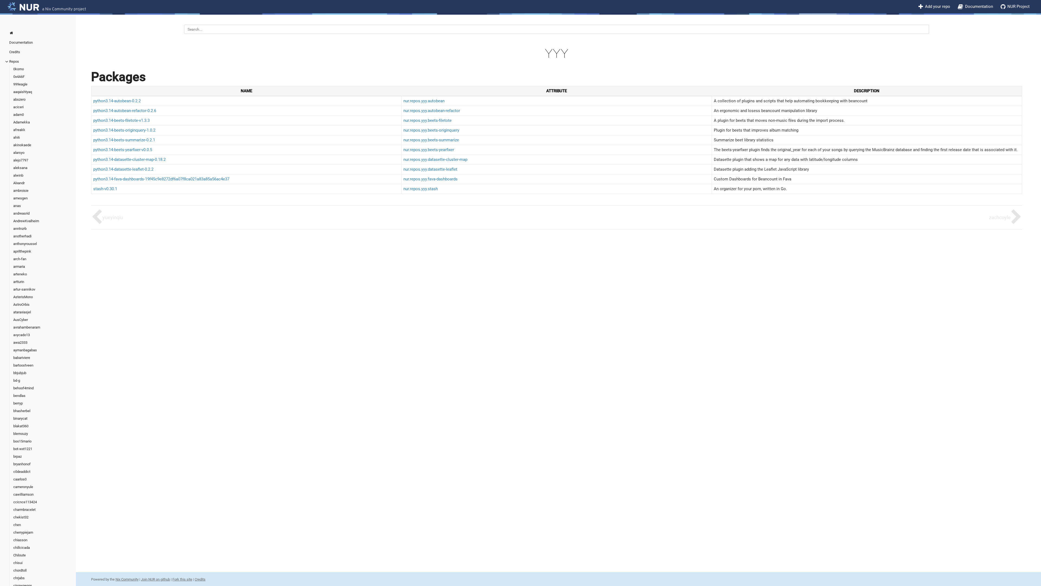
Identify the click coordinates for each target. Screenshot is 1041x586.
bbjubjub (19, 373)
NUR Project (1018, 6)
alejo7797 (20, 160)
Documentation (979, 6)
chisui (18, 563)
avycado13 (21, 335)
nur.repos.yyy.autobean (424, 100)
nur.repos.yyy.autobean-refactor (431, 110)
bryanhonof (22, 464)
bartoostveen (23, 365)
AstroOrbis (21, 304)
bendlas (19, 396)
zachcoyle (1000, 217)
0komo (18, 69)
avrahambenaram (26, 327)
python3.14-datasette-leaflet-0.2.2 (123, 169)
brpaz (17, 456)
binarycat (20, 418)
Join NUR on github (155, 579)
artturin (18, 282)
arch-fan (19, 259)
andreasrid (21, 213)
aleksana (20, 168)
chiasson (20, 540)
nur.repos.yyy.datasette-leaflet (430, 169)
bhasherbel (21, 411)
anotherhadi (22, 236)
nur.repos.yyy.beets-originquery (431, 130)
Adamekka (21, 122)
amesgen (20, 198)
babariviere (21, 358)
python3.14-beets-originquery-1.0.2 (124, 130)
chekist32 (20, 517)
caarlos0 (20, 479)
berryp (18, 403)
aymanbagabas (25, 350)
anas (17, 206)
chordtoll (20, 570)
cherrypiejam (23, 532)
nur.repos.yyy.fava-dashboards (430, 179)
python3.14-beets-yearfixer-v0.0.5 (122, 149)
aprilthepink (22, 251)
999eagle (20, 84)
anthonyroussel (25, 244)
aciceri (18, 107)
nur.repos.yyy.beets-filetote (427, 120)
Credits (14, 52)
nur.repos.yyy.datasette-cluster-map (435, 159)
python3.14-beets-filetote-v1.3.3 (121, 120)
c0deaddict (21, 472)
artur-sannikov (24, 289)
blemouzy (20, 434)
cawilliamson (23, 494)
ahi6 (16, 137)
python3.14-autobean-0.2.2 (117, 100)
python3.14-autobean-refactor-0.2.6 (124, 110)
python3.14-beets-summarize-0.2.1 (124, 140)
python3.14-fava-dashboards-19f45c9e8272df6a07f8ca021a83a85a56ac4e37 (161, 179)
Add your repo (937, 6)
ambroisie (20, 191)
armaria (19, 267)
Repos (14, 61)
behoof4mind (23, 388)
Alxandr (19, 183)
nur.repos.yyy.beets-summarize (431, 140)
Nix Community (127, 579)
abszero (19, 99)
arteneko (20, 274)
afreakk (19, 130)
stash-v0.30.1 (105, 188)
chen (17, 525)
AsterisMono (23, 297)
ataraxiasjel (22, 312)
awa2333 (20, 342)
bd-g (16, 380)
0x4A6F (19, 77)
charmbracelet (24, 510)
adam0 (18, 115)
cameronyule (23, 487)
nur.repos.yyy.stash (420, 188)
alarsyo (18, 153)
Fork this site (182, 579)
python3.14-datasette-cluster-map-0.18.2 (129, 159)
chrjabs (19, 578)
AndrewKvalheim (26, 221)
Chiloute (19, 555)
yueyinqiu (112, 217)
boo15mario (22, 441)
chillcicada (21, 548)
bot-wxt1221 (22, 449)
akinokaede (22, 145)
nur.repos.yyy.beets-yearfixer (428, 149)
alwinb (18, 175)
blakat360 (20, 426)
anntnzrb (20, 229)
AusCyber (20, 320)
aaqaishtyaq (22, 92)
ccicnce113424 (25, 502)
